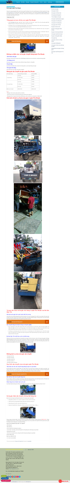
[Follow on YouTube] (16, 477)
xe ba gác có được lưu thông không (56, 40)
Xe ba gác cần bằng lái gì (55, 43)
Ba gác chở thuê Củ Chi (55, 26)
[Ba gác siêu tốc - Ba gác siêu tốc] (10, 2)
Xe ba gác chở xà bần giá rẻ (56, 20)
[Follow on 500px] (19, 477)
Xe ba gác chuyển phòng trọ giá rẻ (57, 18)
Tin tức (41, 2)
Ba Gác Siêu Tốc (11, 12)
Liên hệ (45, 2)
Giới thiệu (23, 2)
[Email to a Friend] (11, 438)
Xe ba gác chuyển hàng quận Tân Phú (57, 52)
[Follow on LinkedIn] (14, 477)
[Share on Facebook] (7, 438)
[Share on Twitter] (9, 438)
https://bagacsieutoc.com (14, 468)
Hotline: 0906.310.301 (6, 480)
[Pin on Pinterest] (13, 438)
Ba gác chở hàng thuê (34, 2)
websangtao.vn (15, 481)
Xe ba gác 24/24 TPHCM (56, 24)
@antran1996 (31, 449)
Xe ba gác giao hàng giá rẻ (56, 14)
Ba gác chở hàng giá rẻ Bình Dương (56, 29)
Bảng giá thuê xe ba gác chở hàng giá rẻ (57, 49)
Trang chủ (18, 2)
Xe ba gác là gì (54, 37)
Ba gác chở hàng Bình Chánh (56, 35)
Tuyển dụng (50, 2)
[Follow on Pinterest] (12, 477)
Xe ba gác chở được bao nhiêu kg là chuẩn (57, 46)
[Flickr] (18, 477)
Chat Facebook (5, 478)
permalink (29, 441)
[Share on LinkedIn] (15, 438)
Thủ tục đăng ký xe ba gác (56, 16)
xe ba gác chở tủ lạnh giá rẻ (56, 22)
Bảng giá (27, 2)
